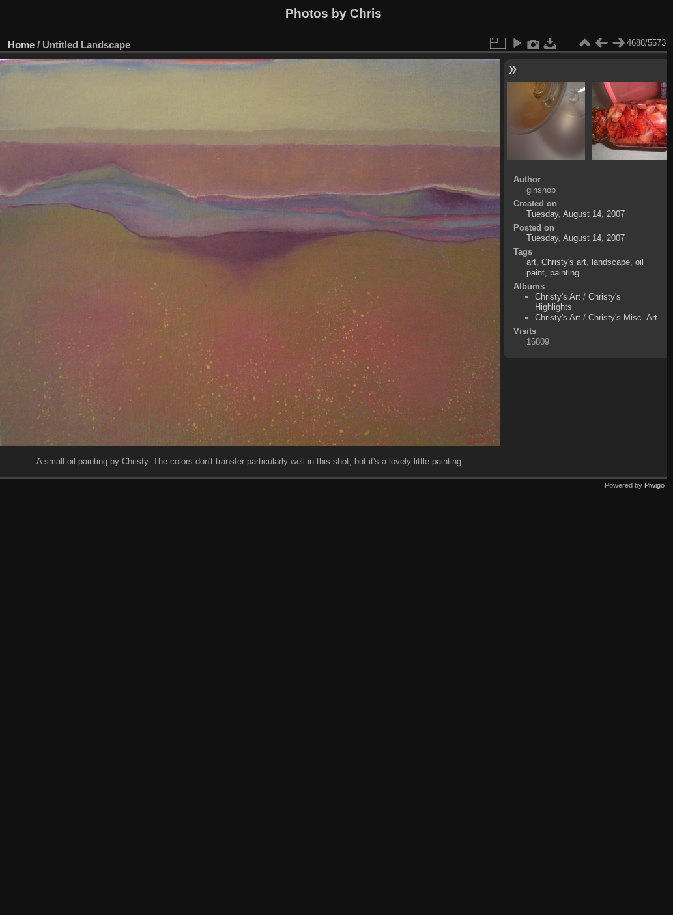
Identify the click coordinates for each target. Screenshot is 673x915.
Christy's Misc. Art (622, 317)
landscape (611, 262)
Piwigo (654, 485)
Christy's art (563, 262)
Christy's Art (557, 297)
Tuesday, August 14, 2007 (575, 214)
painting (564, 272)
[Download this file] (550, 43)
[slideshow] (516, 43)
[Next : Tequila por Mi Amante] (618, 43)
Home (21, 44)
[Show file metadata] (533, 43)
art (531, 262)
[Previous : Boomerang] (601, 43)
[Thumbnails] (584, 43)
